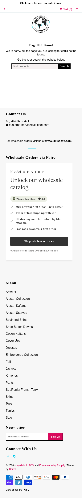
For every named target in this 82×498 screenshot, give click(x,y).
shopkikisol (20, 465)
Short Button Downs (19, 326)
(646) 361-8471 (19, 121)
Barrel (12, 469)
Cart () (67, 9)
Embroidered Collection (22, 354)
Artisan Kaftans (16, 305)
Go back (22, 59)
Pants (10, 382)
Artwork (11, 291)
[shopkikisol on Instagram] (14, 456)
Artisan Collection (18, 298)
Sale (9, 417)
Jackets (11, 368)
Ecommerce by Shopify (52, 465)
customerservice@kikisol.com (29, 124)
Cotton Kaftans (16, 333)
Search (64, 66)
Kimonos (12, 375)
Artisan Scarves (16, 312)
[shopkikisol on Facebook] (8, 456)
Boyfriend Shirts (16, 319)
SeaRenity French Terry (22, 389)
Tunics (10, 410)
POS (31, 465)
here (30, 3)
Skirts (9, 396)
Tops (9, 403)
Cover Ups (13, 340)
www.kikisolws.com (58, 140)
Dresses (11, 347)
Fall (8, 361)
